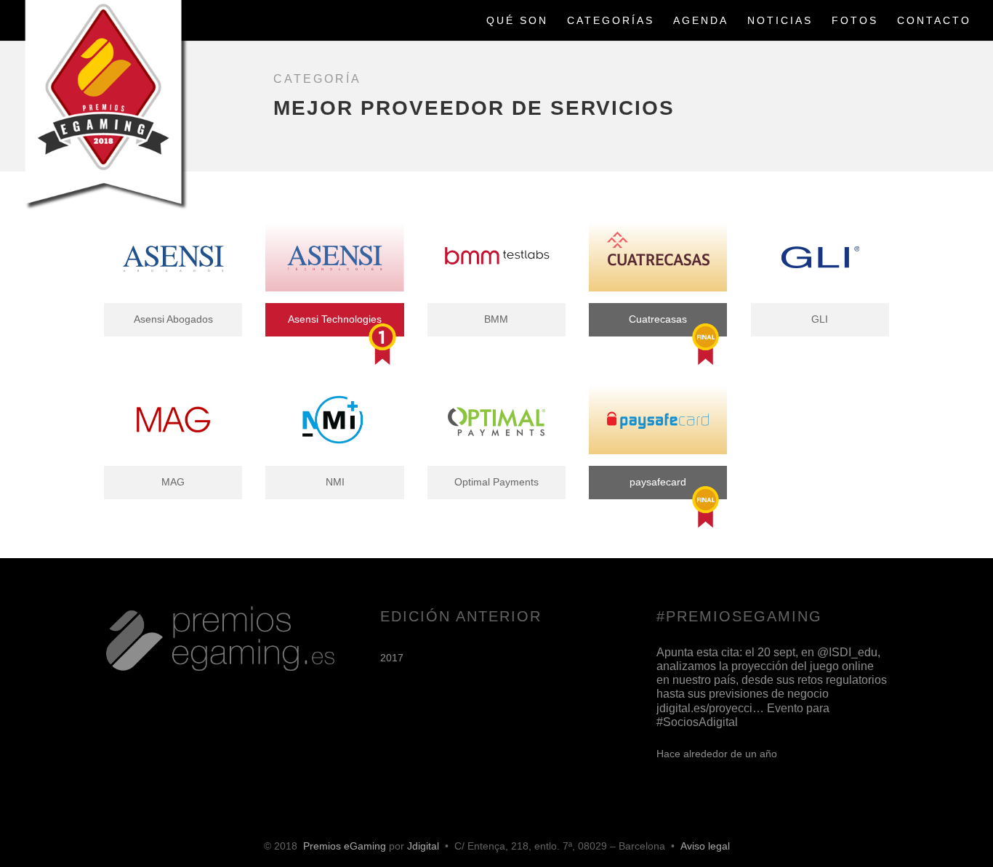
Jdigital (423, 846)
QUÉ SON (517, 20)
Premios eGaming (344, 846)
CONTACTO (934, 20)
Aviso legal (705, 846)
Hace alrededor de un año (716, 753)
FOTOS (855, 20)
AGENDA (700, 20)
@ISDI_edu (847, 652)
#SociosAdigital (697, 722)
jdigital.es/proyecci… (710, 708)
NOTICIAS (780, 20)
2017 (391, 658)
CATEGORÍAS (610, 20)
